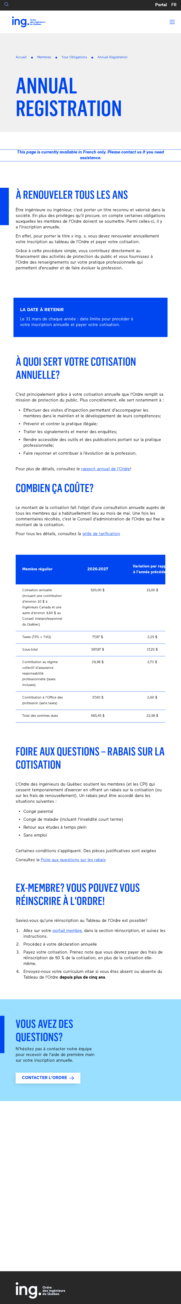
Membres (44, 57)
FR (174, 5)
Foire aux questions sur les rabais (73, 860)
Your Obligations (74, 57)
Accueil (21, 57)
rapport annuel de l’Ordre (105, 469)
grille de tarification (101, 534)
